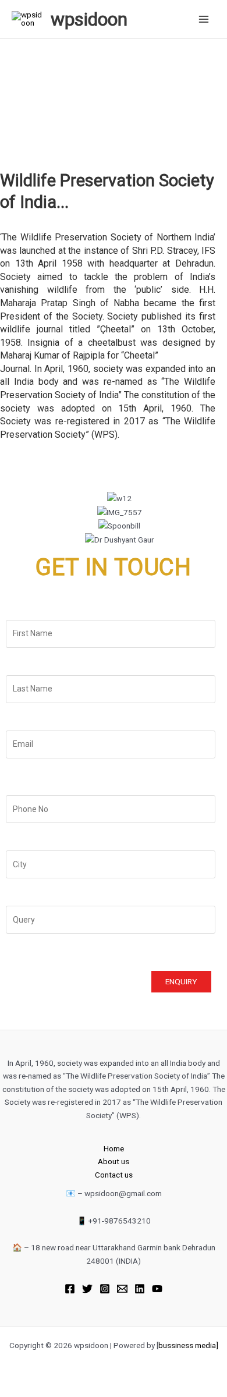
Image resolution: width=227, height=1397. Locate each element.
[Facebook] (70, 1288)
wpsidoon (89, 19)
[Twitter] (87, 1288)
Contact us (114, 1174)
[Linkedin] (139, 1288)
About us (113, 1161)
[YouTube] (157, 1288)
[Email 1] (122, 1288)
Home (114, 1148)
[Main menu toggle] (204, 19)
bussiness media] (188, 1345)
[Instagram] (105, 1288)
